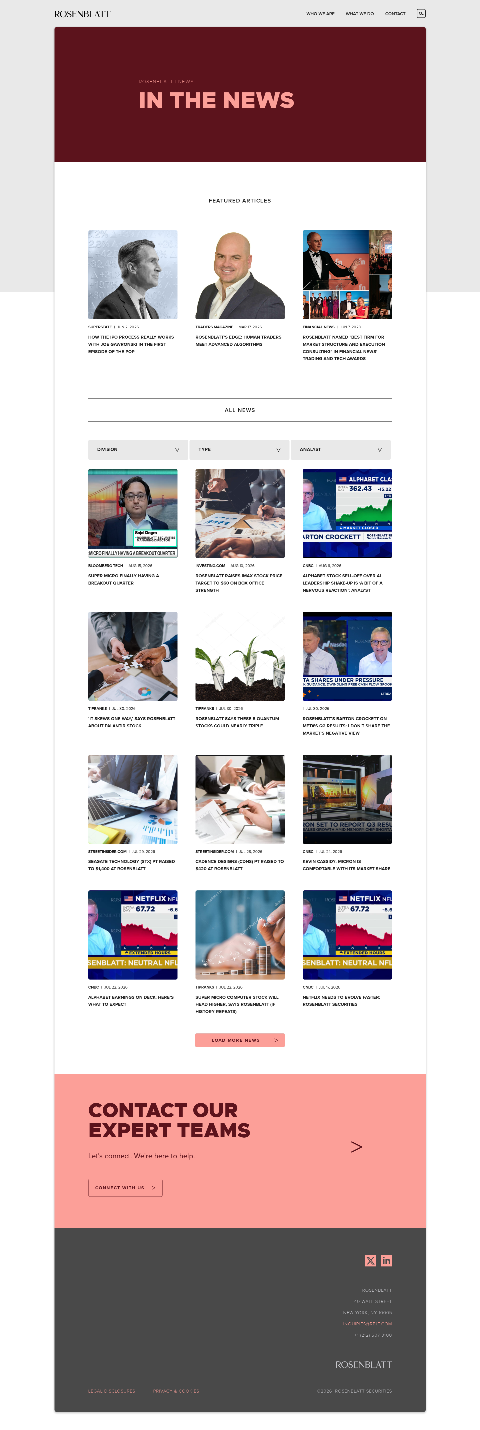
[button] (320, 13)
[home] (82, 13)
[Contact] (354, 1149)
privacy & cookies (176, 1391)
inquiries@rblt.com (367, 1324)
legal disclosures (111, 1391)
